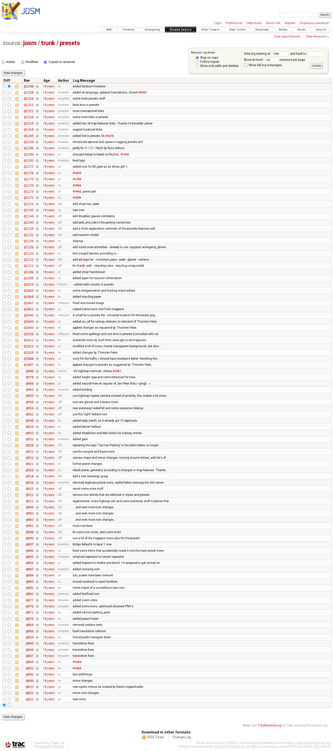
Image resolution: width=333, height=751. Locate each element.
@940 (29, 421)
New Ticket (237, 29)
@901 (29, 526)
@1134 (28, 229)
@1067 (28, 303)
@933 (29, 433)
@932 (29, 439)
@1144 (28, 216)
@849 (29, 643)
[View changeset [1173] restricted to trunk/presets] (37, 191)
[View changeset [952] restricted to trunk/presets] (37, 414)
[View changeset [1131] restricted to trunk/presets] (37, 235)
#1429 (77, 668)
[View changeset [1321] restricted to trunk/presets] (37, 111)
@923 (29, 452)
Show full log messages (265, 65)
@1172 (28, 198)
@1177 (28, 167)
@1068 (28, 297)
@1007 (28, 365)
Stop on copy (208, 57)
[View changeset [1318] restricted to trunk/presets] (37, 130)
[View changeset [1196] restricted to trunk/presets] (37, 148)
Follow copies (209, 61)
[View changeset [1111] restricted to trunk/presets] (37, 266)
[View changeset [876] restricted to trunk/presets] (37, 606)
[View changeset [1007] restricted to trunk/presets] (37, 365)
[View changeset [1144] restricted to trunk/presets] (37, 216)
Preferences (234, 23)
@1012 (28, 340)
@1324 (28, 99)
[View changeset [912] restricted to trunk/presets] (37, 495)
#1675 (109, 136)
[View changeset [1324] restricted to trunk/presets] (37, 99)
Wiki (109, 29)
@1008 (28, 359)
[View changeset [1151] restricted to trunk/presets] (37, 204)
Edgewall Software (51, 746)
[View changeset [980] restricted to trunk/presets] (37, 371)
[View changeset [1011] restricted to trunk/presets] (37, 346)
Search (321, 29)
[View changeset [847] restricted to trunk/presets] (37, 656)
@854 (29, 637)
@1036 (28, 334)
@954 (29, 408)
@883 (29, 582)
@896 (29, 551)
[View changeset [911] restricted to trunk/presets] (37, 501)
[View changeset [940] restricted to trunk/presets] (37, 421)
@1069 (28, 291)
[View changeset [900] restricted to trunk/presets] (37, 532)
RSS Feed (155, 737)
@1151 (28, 204)
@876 (29, 606)
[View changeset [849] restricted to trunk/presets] (37, 643)
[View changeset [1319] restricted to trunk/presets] (37, 123)
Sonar (301, 29)
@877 (29, 600)
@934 (29, 427)
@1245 (28, 136)
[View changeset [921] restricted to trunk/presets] (37, 464)
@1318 (28, 130)
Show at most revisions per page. (275, 59)
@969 (29, 384)
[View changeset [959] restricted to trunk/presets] (37, 396)
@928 (29, 445)
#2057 (142, 92)
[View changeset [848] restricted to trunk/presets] (37, 650)
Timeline (128, 29)
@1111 (28, 266)
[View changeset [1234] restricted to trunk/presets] (37, 142)
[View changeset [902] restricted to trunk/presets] (37, 520)
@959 (29, 396)
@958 (29, 402)
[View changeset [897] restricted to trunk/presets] (37, 544)
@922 (29, 458)
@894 (29, 563)
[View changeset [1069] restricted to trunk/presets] (37, 291)
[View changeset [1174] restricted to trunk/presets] (37, 185)
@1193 (28, 160)
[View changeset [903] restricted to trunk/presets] (37, 513)
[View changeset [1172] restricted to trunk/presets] (37, 198)
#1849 (77, 197)
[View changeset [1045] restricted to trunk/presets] (37, 315)
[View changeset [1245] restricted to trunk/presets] (37, 136)
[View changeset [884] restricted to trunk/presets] (37, 575)
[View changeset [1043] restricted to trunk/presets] (37, 328)
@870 (29, 619)
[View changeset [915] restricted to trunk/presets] (37, 489)
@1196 (28, 148)
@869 (29, 625)
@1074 (28, 284)
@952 (29, 414)
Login (218, 23)
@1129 (28, 241)
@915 (29, 489)
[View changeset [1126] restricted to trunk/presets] (37, 247)
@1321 (28, 111)
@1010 (28, 353)
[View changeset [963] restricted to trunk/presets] (37, 390)
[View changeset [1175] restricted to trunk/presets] (37, 179)
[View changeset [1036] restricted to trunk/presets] (37, 334)
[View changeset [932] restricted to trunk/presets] (37, 439)
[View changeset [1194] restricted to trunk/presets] (37, 154)
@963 (29, 390)
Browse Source (180, 29)
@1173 (28, 191)
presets (70, 43)
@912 (29, 495)
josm (29, 43)
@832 (29, 693)
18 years (49, 86)
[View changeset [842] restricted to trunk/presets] (37, 674)
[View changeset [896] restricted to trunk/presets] (37, 551)
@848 (29, 650)
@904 (29, 507)
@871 (29, 612)
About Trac (273, 23)
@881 (29, 594)
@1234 (28, 142)
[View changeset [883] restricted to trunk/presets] (37, 582)
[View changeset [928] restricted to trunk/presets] (37, 445)
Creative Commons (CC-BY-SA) (235, 746)
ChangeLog (181, 737)
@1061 (28, 309)
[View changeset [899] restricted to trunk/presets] (37, 538)
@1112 (28, 260)
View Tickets (210, 29)
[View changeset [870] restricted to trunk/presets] (37, 619)
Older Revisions (316, 36)
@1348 (28, 86)
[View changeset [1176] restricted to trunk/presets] (37, 173)
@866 (29, 631)
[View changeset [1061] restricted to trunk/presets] (37, 309)
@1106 (28, 272)
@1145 (28, 210)
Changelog (152, 29)
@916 (29, 483)
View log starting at (257, 53)
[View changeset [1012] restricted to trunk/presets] (37, 340)
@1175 (28, 179)
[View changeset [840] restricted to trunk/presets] (37, 681)
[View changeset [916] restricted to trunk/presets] (37, 483)
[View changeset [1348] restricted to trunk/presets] (37, 86)
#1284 (77, 662)
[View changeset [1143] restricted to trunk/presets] (37, 222)
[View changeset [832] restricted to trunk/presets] (37, 693)
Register (290, 23)
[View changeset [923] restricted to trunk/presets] (37, 452)
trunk (48, 43)
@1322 (28, 105)
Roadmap (262, 29)
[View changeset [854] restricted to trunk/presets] (37, 637)
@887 (29, 569)
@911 (29, 501)
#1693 (77, 173)
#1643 (80, 265)
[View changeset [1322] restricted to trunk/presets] (37, 105)
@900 (29, 532)
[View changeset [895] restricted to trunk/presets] (37, 557)
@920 (29, 470)
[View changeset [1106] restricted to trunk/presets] (37, 272)
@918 (29, 476)
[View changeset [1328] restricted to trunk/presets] (37, 92)
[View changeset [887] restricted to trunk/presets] (37, 569)
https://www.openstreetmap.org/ (308, 743)
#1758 (77, 179)
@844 (29, 662)
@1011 (28, 346)
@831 (29, 699)
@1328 (28, 92)
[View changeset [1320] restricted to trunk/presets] (37, 117)
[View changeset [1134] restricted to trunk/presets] (37, 229)
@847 (29, 656)
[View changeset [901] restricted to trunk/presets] (37, 526)
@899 (29, 538)
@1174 (28, 185)
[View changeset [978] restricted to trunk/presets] (37, 377)
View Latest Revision (287, 36)
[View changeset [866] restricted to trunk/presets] (37, 631)
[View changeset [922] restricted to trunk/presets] (37, 458)
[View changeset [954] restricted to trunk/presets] (37, 408)
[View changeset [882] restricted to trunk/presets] (37, 588)
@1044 (28, 322)
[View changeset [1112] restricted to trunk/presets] (37, 260)
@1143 (28, 222)
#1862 (77, 191)
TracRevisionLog (269, 725)
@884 (29, 575)
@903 (29, 513)
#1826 (77, 185)
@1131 (28, 235)
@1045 (28, 315)
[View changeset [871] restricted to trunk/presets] (37, 612)
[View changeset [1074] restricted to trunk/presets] (37, 284)
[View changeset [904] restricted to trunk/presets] (37, 507)
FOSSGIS (231, 743)
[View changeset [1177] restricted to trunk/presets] (37, 167)
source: (12, 43)
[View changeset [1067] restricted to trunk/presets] (37, 303)
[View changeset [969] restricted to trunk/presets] (37, 384)
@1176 (28, 173)
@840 (29, 681)
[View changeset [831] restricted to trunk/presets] (37, 699)
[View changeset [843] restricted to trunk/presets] (37, 668)
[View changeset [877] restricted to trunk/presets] (37, 600)
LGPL (316, 746)
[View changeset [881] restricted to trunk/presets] (37, 594)
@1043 (28, 328)
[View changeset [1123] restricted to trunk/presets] (37, 253)
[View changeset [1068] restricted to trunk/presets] (37, 297)
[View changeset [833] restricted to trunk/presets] (37, 687)
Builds (283, 29)
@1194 (28, 154)
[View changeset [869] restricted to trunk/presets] (37, 625)
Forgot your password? (314, 23)
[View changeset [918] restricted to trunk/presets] (37, 476)
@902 (29, 520)
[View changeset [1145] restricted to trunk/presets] (37, 210)
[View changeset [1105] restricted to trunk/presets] (37, 278)
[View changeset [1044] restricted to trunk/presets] (37, 322)
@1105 (28, 278)
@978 (29, 377)
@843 (29, 668)
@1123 (28, 253)
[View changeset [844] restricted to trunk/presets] (37, 662)
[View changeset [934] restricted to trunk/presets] (37, 427)
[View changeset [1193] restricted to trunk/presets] (37, 160)
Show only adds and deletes (219, 66)
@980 (29, 371)
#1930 (124, 154)
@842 (29, 674)
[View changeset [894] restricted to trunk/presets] (37, 563)
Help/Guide (254, 23)
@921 (29, 464)
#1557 (117, 371)
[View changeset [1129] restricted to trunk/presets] (37, 241)
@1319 (28, 123)
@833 (29, 687)
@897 (29, 544)
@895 (29, 557)
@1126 (28, 247)
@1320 (28, 117)
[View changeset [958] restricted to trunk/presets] (37, 402)
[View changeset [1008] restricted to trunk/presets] (37, 359)
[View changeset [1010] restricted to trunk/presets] (37, 353)
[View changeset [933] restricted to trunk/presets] (37, 433)
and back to (298, 53)
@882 (29, 588)
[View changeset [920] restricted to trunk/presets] (37, 470)
